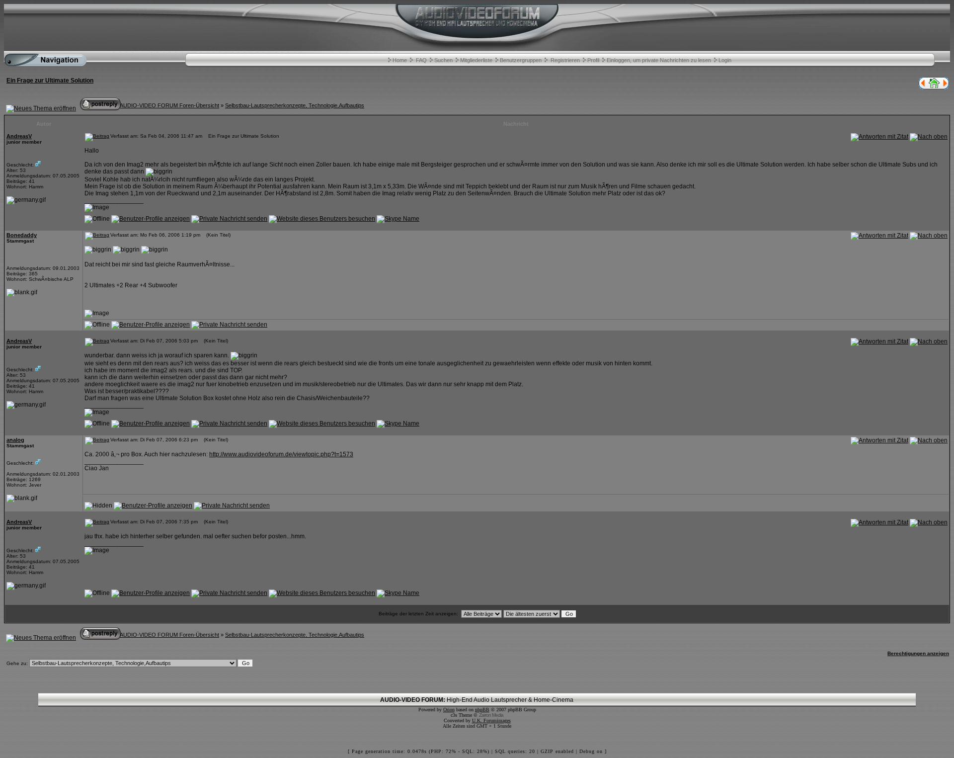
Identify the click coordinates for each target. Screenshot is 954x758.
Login (724, 60)
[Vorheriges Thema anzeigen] (922, 87)
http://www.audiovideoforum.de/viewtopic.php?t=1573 (281, 454)
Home (400, 60)
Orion (449, 709)
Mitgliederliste (476, 60)
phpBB (482, 709)
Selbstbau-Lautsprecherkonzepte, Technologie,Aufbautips (294, 105)
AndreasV (19, 136)
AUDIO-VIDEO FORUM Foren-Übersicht (169, 105)
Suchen (443, 60)
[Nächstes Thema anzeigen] (945, 87)
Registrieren (565, 60)
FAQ (421, 60)
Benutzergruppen (521, 60)
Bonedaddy (21, 235)
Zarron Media (491, 715)
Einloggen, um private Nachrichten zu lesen (659, 60)
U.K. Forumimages (491, 720)
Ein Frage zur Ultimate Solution (49, 80)
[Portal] (934, 87)
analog (15, 440)
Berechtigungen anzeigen (918, 653)
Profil (593, 60)
